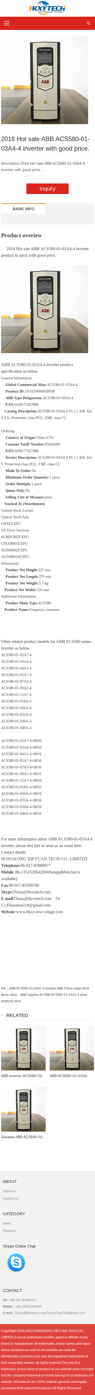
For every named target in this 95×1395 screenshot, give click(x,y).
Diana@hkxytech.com (32, 898)
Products (9, 1231)
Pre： (5, 988)
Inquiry (47, 189)
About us (9, 1191)
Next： (15, 995)
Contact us (10, 1198)
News (7, 1223)
